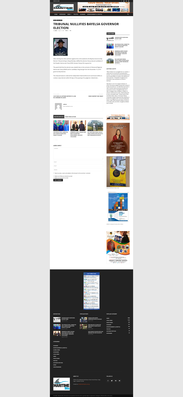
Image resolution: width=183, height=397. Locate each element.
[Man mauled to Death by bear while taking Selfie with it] (83, 326)
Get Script (87, 309)
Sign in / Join (56, 1)
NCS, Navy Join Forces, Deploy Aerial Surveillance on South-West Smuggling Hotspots (95, 134)
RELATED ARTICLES (58, 116)
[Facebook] (121, 1)
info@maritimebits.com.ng (84, 384)
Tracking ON (96, 309)
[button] (128, 14)
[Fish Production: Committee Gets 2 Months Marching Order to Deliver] (61, 125)
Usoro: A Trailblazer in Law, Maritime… (91, 290)
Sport (54, 365)
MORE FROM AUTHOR (70, 116)
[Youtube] (129, 1)
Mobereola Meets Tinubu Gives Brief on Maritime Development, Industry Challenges (121, 53)
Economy (82, 14)
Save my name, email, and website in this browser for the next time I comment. (72, 173)
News (68, 14)
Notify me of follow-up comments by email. (63, 176)
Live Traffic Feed (91, 273)
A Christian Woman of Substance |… (91, 283)
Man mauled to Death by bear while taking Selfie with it (94, 326)
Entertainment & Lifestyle (94, 14)
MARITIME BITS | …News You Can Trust (91, 293)
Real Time (91, 309)
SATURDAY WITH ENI (58, 362)
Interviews (62, 14)
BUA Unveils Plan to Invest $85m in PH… (91, 301)
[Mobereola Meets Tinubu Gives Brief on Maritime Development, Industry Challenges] (78, 125)
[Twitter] (124, 1)
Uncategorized (57, 367)
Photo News (56, 358)
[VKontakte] (126, 1)
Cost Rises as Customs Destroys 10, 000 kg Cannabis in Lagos (64, 96)
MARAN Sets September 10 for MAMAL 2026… (91, 297)
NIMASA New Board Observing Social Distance (95, 318)
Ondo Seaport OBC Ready (95, 96)
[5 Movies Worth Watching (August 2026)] (110, 39)
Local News (63, 18)
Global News (56, 350)
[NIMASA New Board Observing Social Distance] (83, 319)
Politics (76, 14)
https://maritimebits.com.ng (68, 106)
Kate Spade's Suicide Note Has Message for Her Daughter (95, 332)
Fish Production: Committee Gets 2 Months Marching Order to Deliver (60, 134)
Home (55, 14)
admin (56, 30)
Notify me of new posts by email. (61, 177)
